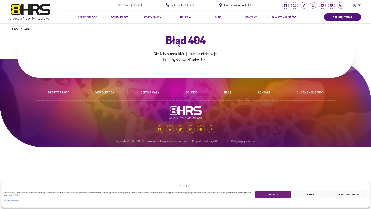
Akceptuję (273, 194)
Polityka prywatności (243, 141)
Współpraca (120, 17)
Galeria (185, 17)
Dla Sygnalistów (284, 17)
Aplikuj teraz (342, 17)
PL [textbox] (354, 5)
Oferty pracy (87, 17)
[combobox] (354, 5)
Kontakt (251, 17)
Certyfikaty (152, 17)
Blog (218, 17)
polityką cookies (9, 200)
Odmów (310, 194)
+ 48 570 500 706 (183, 5)
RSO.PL (219, 141)
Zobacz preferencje (348, 194)
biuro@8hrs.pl (133, 5)
